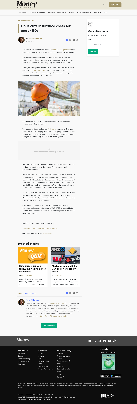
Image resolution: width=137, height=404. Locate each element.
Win (105, 12)
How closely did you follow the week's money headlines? (32, 269)
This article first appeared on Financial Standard (40, 228)
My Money (23, 12)
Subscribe (115, 5)
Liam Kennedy (58, 275)
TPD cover (52, 129)
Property (51, 12)
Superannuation (83, 12)
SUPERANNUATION (26, 21)
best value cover (40, 70)
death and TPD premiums (61, 50)
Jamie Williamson (35, 38)
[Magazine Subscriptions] (110, 362)
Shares (71, 12)
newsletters (47, 234)
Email (90, 40)
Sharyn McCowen (27, 275)
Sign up (93, 51)
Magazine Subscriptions (108, 352)
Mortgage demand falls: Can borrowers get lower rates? (65, 269)
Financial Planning (37, 12)
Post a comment (49, 326)
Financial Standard (57, 303)
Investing (61, 12)
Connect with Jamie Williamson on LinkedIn (50, 316)
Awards (97, 12)
